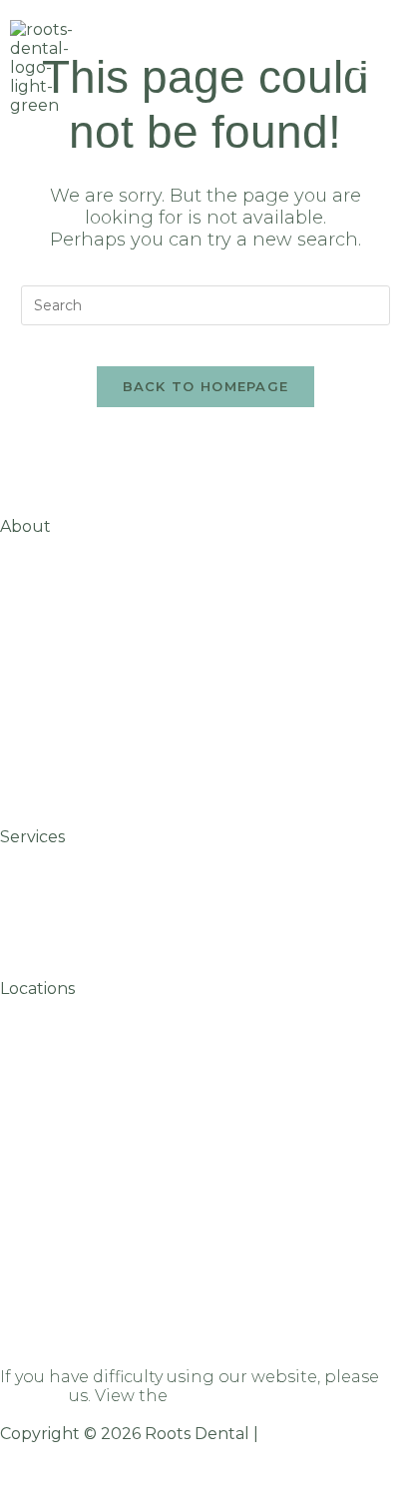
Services (32, 836)
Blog (20, 584)
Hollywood (44, 1241)
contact (32, 1395)
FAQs (21, 623)
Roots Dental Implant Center (122, 1318)
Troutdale (40, 1279)
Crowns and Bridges (85, 874)
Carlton (32, 1046)
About (25, 526)
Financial (39, 662)
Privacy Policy (317, 1433)
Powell (28, 1202)
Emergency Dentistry (89, 931)
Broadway (41, 1163)
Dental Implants (69, 912)
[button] (360, 61)
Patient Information (85, 740)
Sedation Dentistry (79, 893)
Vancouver (44, 1085)
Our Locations (59, 545)
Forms (26, 855)
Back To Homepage (206, 386)
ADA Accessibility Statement (290, 1395)
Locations (37, 988)
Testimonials (53, 701)
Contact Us (46, 778)
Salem (26, 1007)
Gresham (38, 1124)
